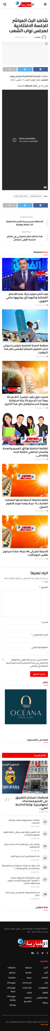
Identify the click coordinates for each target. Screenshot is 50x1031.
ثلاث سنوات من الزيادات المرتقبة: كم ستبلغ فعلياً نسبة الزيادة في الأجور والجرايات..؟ (21, 867)
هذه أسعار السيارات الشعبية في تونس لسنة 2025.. (23, 894)
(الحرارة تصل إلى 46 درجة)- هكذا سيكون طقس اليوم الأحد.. (25, 553)
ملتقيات (12, 977)
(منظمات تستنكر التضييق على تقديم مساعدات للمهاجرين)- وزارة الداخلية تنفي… (31, 802)
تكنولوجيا (43, 987)
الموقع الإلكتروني (39, 647)
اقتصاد (45, 977)
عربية (29, 977)
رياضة (45, 1002)
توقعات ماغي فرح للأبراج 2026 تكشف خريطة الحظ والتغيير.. (22, 845)
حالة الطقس (42, 997)
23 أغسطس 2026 (40, 558)
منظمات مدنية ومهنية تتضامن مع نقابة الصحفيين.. (24, 821)
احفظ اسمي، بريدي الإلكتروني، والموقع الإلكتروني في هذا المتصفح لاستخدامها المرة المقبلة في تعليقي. (27, 662)
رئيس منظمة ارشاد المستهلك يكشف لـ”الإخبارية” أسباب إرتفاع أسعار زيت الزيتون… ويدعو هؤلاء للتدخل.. (23, 880)
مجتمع (12, 972)
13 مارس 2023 (21, 37)
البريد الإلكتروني (39, 634)
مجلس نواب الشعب (20, 196)
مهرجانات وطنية (11, 998)
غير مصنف (27, 982)
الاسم (44, 622)
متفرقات (12, 967)
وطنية (13, 1005)
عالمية (28, 972)
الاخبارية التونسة (36, 196)
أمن (46, 972)
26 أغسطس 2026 (40, 356)
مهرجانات (11, 982)
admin (37, 37)
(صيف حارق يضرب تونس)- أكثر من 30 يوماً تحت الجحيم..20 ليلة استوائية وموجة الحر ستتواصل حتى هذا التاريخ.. (26, 400)
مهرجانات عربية (11, 989)
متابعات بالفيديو (28, 999)
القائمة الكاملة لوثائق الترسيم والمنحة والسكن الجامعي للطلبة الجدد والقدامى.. (25, 452)
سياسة (28, 967)
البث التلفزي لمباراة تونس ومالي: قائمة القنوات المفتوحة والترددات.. (21, 833)
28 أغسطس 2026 (40, 305)
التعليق (43, 587)
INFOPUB (44, 1024)
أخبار (5, 288)
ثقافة (45, 992)
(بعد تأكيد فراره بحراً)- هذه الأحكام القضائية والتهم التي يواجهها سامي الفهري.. (27, 297)
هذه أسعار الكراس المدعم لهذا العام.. (25, 856)
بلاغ (46, 982)
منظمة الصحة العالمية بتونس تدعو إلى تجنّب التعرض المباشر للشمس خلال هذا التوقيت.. (25, 349)
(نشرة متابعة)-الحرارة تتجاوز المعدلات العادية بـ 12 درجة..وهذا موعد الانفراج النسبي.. (26, 503)
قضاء (29, 992)
